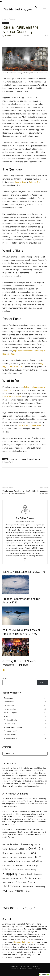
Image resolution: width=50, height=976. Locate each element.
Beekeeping (8, 698)
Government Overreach (26, 857)
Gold (15, 857)
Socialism (11, 882)
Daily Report (9, 705)
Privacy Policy (13, 966)
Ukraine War (7, 462)
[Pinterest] (16, 41)
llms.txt (37, 969)
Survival (37, 459)
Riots (21, 878)
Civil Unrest (13, 849)
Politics (7, 716)
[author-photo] (25, 514)
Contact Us (35, 966)
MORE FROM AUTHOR (34, 571)
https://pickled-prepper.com (24, 942)
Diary (5, 853)
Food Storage (7, 857)
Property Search (10, 738)
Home (4, 19)
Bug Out (37, 844)
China (4, 849)
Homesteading (10, 709)
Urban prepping (40, 887)
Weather (19, 890)
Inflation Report (10, 713)
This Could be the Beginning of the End (36, 492)
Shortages (38, 878)
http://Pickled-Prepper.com (25, 521)
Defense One (34, 182)
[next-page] (5, 670)
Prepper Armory (30, 869)
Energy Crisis (14, 853)
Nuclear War (13, 459)
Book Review (9, 702)
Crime (44, 849)
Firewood (24, 853)
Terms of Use (24, 966)
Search (5, 678)
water (11, 891)
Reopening (14, 878)
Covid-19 (34, 848)
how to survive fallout (11, 396)
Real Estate (5, 878)
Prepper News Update (13, 727)
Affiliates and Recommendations (21, 969)
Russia (31, 459)
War (4, 890)
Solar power (21, 882)
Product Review (10, 735)
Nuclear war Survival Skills (29, 425)
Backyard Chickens (10, 844)
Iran (3, 865)
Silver (4, 882)
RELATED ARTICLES (12, 571)
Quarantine (38, 874)
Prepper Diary (9, 724)
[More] (27, 41)
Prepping (12, 19)
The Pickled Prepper (11, 36)
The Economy (11, 886)
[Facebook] (4, 41)
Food (33, 852)
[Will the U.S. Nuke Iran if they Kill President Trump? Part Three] (25, 616)
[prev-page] (3, 670)
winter (27, 891)
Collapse (23, 848)
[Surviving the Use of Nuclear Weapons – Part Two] (25, 647)
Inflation (37, 861)
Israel (9, 865)
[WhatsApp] (21, 41)
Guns (38, 857)
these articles (20, 182)
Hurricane (26, 861)
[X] (10, 41)
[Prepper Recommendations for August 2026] (25, 584)
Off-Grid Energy (31, 865)
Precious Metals (10, 720)
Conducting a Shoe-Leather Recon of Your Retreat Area (13, 492)
